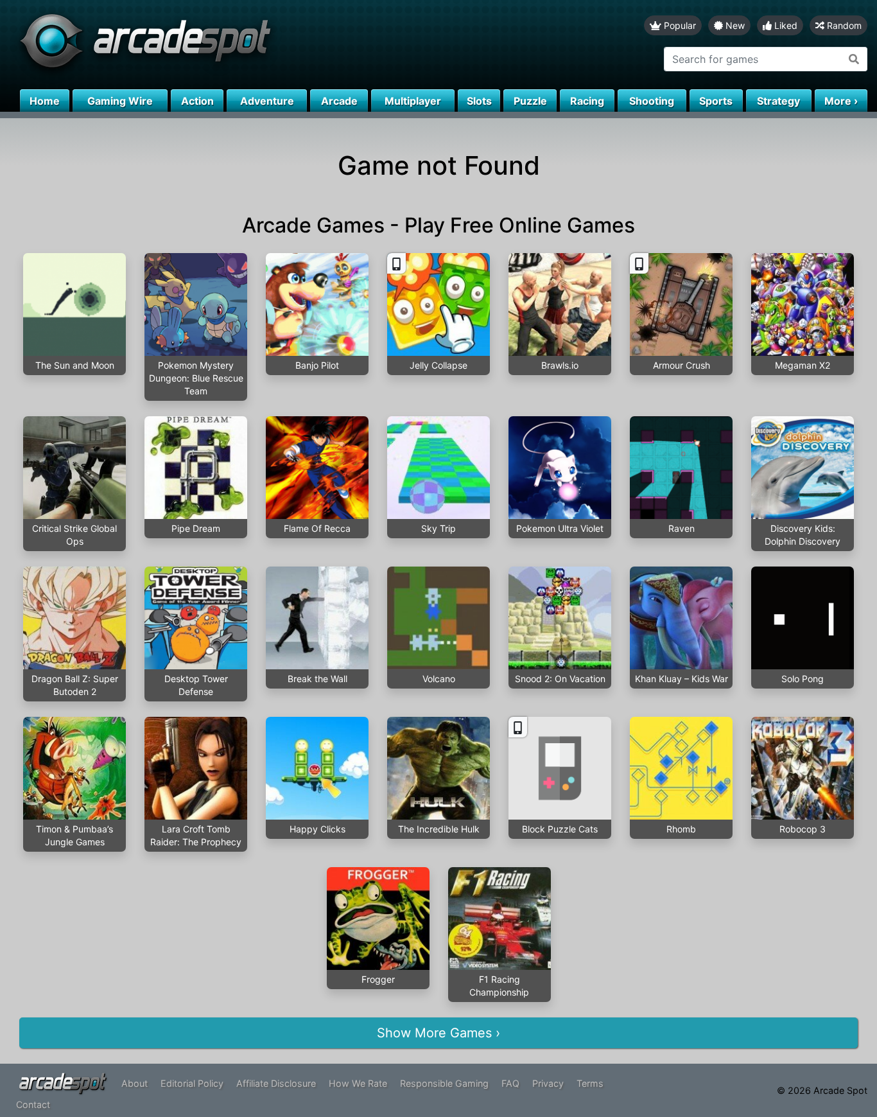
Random (843, 25)
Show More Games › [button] (438, 1033)
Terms (590, 1083)
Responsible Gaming (444, 1083)
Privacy (548, 1083)
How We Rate (358, 1083)
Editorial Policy (192, 1083)
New (734, 25)
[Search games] (854, 59)
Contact (33, 1104)
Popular (678, 25)
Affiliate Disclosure (276, 1083)
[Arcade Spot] (219, 44)
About (134, 1083)
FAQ (510, 1083)
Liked (784, 25)
